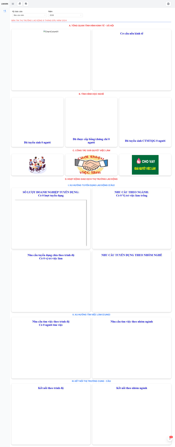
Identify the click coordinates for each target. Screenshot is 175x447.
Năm (50, 11)
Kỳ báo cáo (17, 11)
